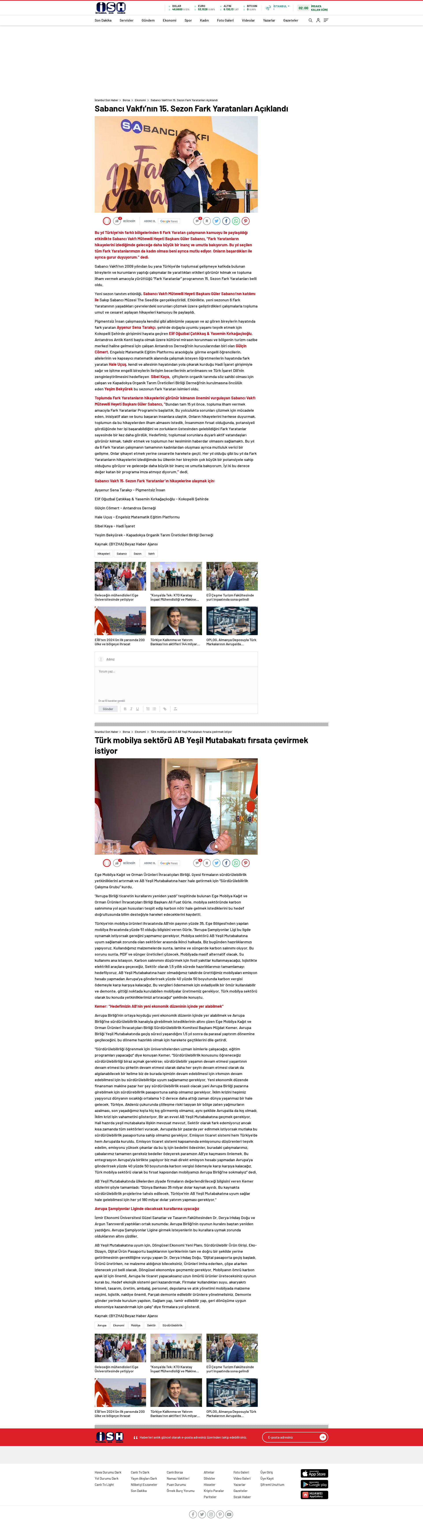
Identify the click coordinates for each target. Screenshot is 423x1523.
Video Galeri (242, 1478)
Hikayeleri (104, 553)
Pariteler (210, 1497)
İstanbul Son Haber (106, 100)
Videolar (248, 20)
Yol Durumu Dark (107, 1478)
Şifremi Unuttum (272, 1484)
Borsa (126, 100)
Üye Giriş (266, 1472)
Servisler (127, 20)
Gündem (148, 20)
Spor (188, 20)
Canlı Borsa (175, 1472)
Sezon (137, 553)
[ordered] (148, 708)
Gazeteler (290, 20)
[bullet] (154, 708)
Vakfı (151, 553)
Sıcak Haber (242, 1497)
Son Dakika (103, 20)
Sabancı (122, 553)
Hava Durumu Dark (108, 1472)
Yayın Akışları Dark (144, 1478)
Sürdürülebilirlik (172, 1325)
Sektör (151, 1325)
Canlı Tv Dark (140, 1472)
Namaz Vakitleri (178, 1478)
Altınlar (209, 1472)
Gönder (108, 709)
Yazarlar (269, 20)
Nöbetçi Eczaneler (144, 1484)
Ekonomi (169, 20)
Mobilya (135, 1325)
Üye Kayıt (267, 1478)
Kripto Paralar (214, 1491)
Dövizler (209, 1478)
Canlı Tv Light (104, 1484)
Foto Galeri (225, 20)
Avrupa (102, 1325)
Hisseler (209, 1484)
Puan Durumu (176, 1484)
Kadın (204, 20)
